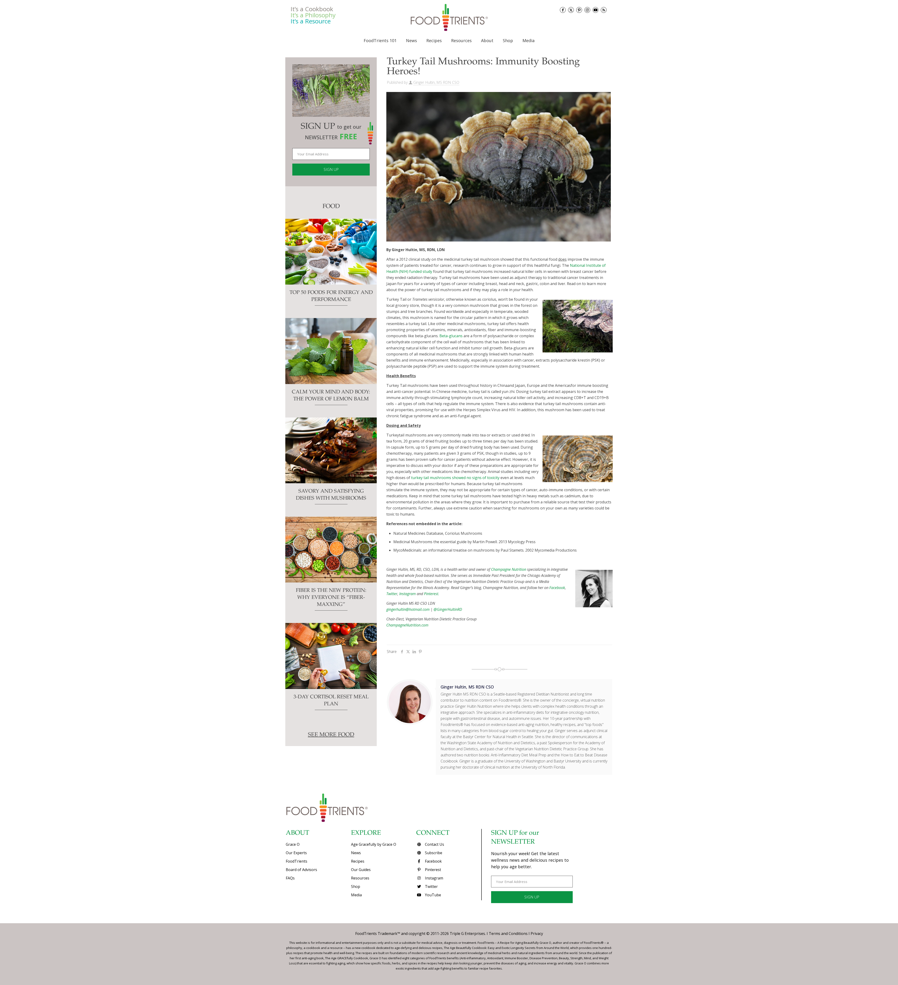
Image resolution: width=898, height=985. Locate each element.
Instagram (407, 593)
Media (356, 894)
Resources (360, 878)
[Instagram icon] (587, 10)
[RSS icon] (604, 10)
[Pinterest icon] (579, 10)
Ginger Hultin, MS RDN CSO (436, 82)
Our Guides (361, 869)
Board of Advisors (301, 869)
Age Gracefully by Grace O (373, 844)
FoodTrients (296, 861)
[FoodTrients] (449, 17)
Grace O (293, 844)
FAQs (290, 878)
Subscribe (433, 852)
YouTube (432, 894)
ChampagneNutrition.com (407, 625)
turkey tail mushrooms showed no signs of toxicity (455, 477)
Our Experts (296, 852)
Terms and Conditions (508, 933)
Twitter (391, 593)
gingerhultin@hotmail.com (408, 609)
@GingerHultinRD (448, 609)
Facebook (557, 587)
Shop (355, 886)
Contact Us (434, 844)
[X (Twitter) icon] (571, 10)
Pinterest (432, 869)
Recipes (357, 861)
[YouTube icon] (595, 10)
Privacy (537, 933)
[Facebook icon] (563, 10)
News (356, 852)
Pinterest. (431, 593)
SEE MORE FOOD (331, 735)
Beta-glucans (451, 335)
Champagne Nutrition (508, 569)
